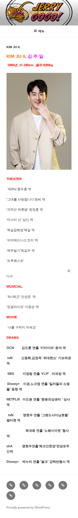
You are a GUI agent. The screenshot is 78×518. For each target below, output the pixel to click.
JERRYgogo (44, 13)
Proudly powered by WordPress (28, 507)
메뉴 (41, 31)
